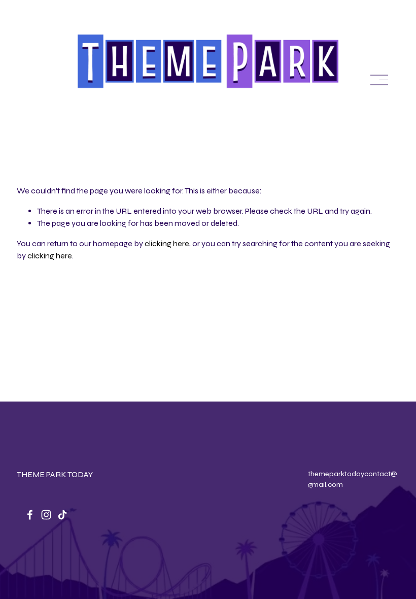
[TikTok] (62, 515)
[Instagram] (46, 515)
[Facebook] (30, 515)
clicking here (167, 243)
